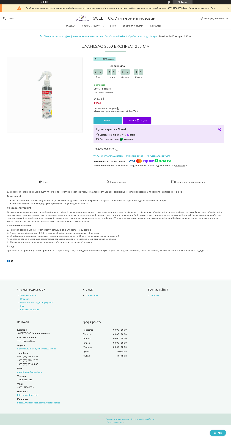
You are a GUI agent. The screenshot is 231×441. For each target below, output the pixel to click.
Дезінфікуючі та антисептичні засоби (84, 36)
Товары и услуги (91, 26)
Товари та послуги (53, 36)
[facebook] (8, 261)
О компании (92, 295)
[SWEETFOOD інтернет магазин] (82, 18)
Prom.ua (130, 416)
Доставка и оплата (133, 26)
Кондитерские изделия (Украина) (37, 302)
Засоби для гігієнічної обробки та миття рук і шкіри (131, 36)
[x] (12, 261)
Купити (107, 120)
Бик (22, 306)
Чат (220, 433)
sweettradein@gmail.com (29, 372)
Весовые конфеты (29, 309)
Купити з (131, 120)
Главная (70, 26)
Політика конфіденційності (142, 419)
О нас (113, 26)
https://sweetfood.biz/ (27, 395)
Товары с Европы (29, 295)
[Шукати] (4, 18)
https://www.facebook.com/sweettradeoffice (38, 402)
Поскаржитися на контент (117, 419)
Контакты (155, 26)
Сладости (25, 299)
